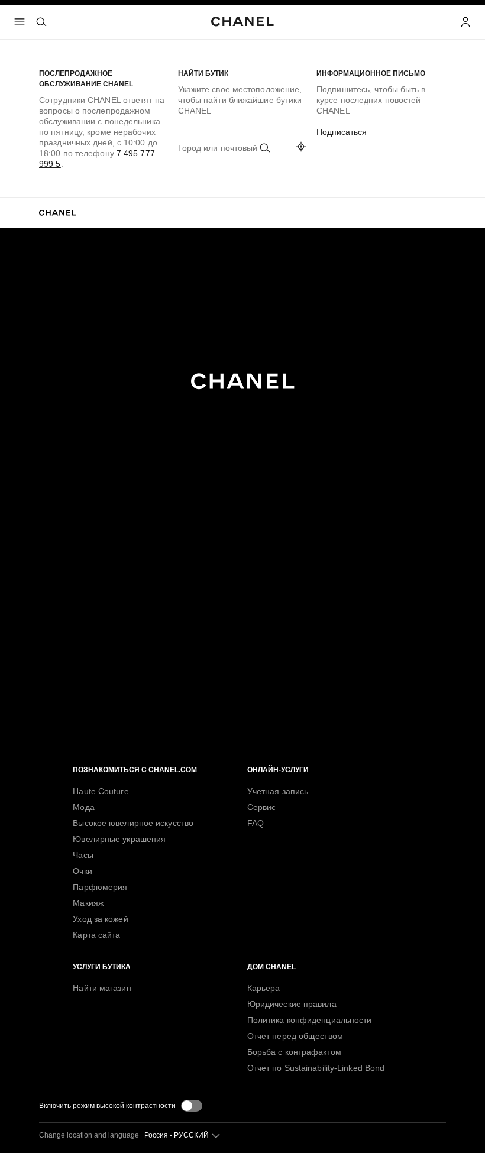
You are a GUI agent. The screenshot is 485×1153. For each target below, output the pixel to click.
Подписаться (341, 132)
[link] (301, 147)
